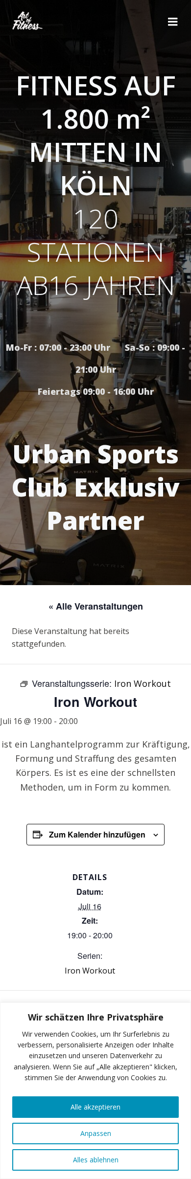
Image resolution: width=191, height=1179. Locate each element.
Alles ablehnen (96, 1159)
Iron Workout (90, 970)
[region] (95, 1090)
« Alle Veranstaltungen (95, 606)
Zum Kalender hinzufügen (97, 834)
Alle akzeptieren (95, 1106)
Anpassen (95, 1133)
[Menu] (173, 22)
